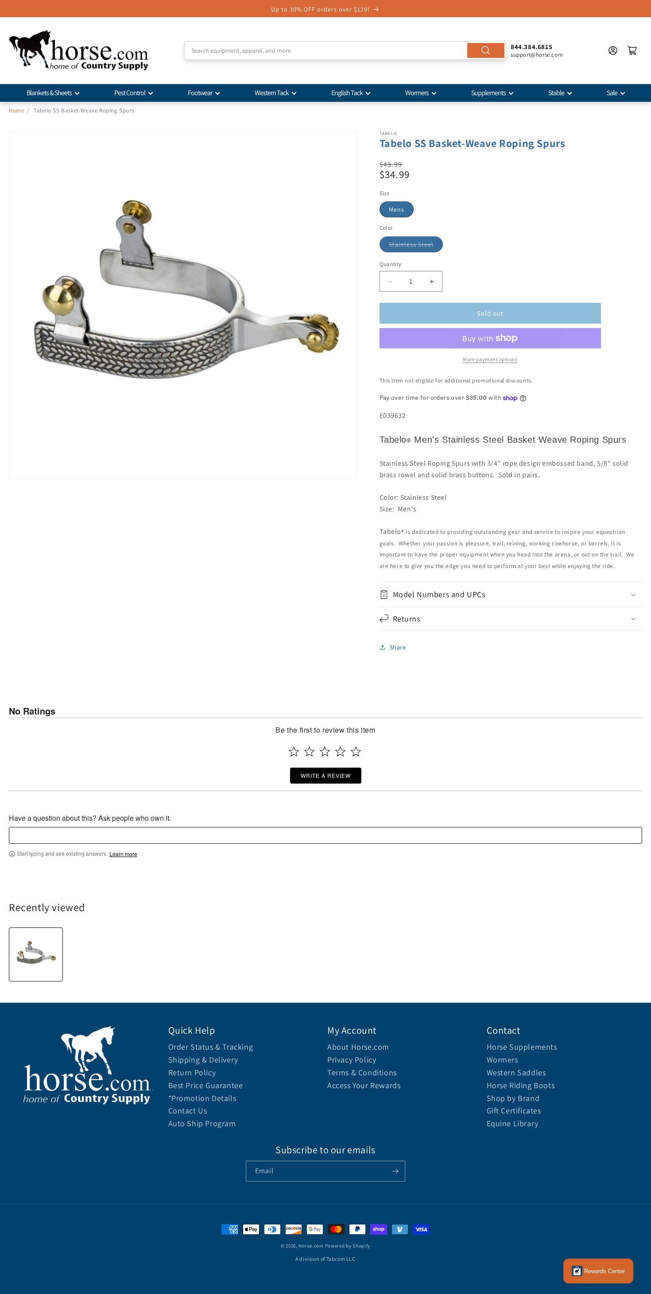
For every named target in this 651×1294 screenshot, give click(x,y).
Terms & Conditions (362, 1072)
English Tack (347, 92)
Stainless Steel (411, 244)
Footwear (200, 92)
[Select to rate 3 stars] (325, 751)
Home (16, 110)
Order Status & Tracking (210, 1047)
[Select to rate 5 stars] (356, 751)
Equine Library (513, 1123)
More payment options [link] (490, 359)
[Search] (485, 50)
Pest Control (129, 92)
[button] (511, 594)
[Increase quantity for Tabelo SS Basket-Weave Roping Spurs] (432, 281)
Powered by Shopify (348, 1246)
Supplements (488, 92)
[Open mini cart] (632, 50)
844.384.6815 (531, 46)
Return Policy (192, 1072)
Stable (556, 92)
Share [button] (398, 647)
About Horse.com (358, 1047)
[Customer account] (613, 50)
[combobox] (345, 50)
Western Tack (272, 92)
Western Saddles (516, 1072)
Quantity (391, 264)
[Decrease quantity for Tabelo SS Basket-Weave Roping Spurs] (390, 281)
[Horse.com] (80, 50)
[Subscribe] (395, 1171)
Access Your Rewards (363, 1085)
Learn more (123, 854)
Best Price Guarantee (205, 1085)
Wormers (417, 92)
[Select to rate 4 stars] (340, 751)
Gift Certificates (514, 1110)
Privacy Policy (351, 1060)
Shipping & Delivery (203, 1060)
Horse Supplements (522, 1047)
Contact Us (187, 1110)
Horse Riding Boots (521, 1085)
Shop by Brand (513, 1098)
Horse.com (310, 1246)
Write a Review (326, 775)
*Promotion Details (202, 1098)
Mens (396, 209)
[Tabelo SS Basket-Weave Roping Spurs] (36, 954)
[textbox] (325, 835)
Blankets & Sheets (49, 92)
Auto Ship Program (202, 1123)
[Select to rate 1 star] (294, 751)
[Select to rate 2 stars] (309, 751)
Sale (612, 92)
